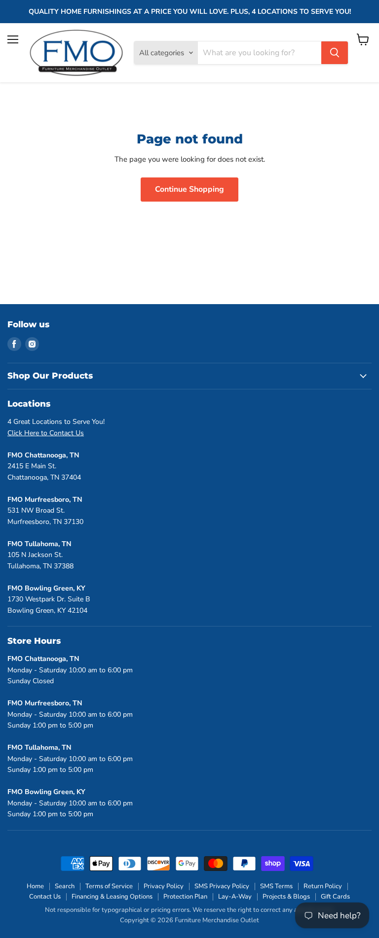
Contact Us (45, 896)
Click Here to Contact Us (45, 433)
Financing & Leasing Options (112, 896)
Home (35, 886)
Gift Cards (335, 896)
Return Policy (322, 886)
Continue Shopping (189, 189)
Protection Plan (185, 896)
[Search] (334, 52)
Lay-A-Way (235, 896)
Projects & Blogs (286, 896)
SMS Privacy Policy (221, 886)
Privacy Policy (164, 886)
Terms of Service (109, 886)
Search (65, 886)
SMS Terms (276, 886)
